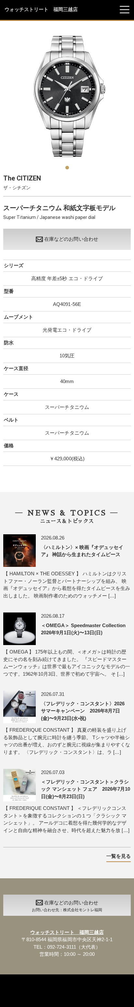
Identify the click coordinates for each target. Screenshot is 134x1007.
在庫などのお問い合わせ (71, 239)
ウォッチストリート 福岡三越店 (41, 9)
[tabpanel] (67, 96)
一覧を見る (118, 856)
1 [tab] (67, 165)
